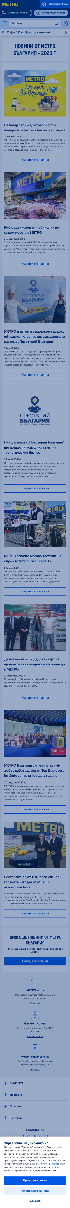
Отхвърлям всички (35, 1190)
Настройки (56, 1164)
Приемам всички (35, 1180)
